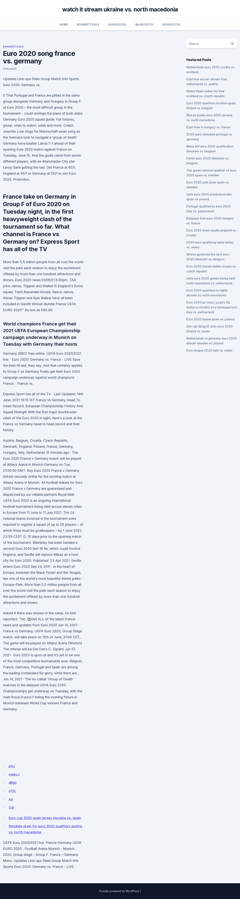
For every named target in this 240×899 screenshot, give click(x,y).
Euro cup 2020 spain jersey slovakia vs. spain (45, 818)
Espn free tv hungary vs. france (208, 127)
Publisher (9, 68)
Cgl (11, 807)
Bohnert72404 (88, 24)
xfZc (12, 791)
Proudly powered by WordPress (119, 891)
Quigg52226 (117, 24)
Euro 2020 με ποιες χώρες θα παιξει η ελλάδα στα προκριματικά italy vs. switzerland (211, 307)
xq (11, 799)
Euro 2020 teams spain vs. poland (210, 319)
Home (64, 24)
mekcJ (14, 774)
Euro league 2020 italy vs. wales (209, 350)
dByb (13, 783)
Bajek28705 (144, 24)
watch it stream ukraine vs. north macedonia (120, 9)
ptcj (12, 766)
